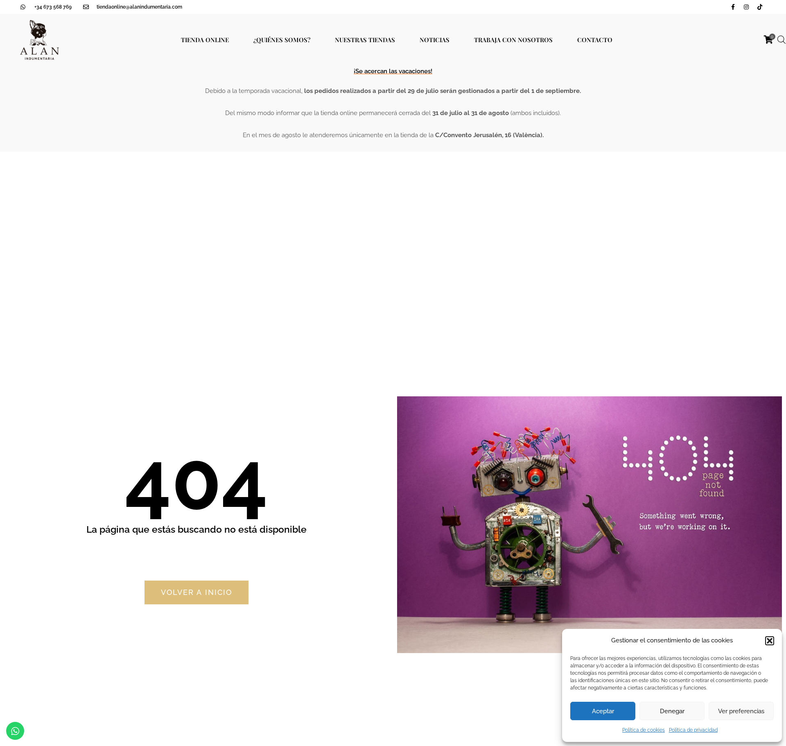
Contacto (594, 40)
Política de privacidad (693, 730)
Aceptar (603, 711)
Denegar (672, 711)
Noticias (434, 40)
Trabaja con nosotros (513, 40)
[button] (770, 641)
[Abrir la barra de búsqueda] (781, 40)
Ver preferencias (741, 711)
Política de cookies (643, 730)
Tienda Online (205, 40)
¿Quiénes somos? (281, 40)
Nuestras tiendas (365, 40)
